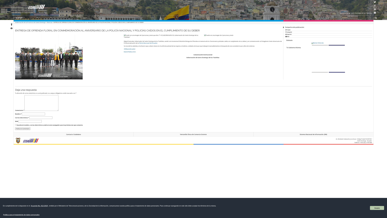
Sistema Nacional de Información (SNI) (313, 134)
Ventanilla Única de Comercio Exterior (193, 134)
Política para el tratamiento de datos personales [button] (21, 215)
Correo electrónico (22, 117)
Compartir (289, 31)
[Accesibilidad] (11, 25)
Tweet (288, 29)
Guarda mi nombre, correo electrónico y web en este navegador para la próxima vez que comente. (50, 125)
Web (16, 121)
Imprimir (289, 34)
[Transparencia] (11, 29)
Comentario (19, 110)
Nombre (18, 113)
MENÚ (19, 17)
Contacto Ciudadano (73, 134)
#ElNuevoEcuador (129, 48)
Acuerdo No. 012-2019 (39, 206)
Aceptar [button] (377, 208)
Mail (288, 36)
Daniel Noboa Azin (130, 51)
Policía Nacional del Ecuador (148, 43)
